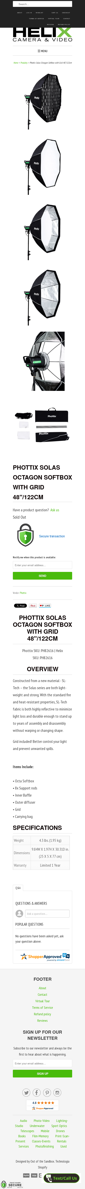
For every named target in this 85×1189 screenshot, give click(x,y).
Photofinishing (45, 1146)
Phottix (23, 593)
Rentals (61, 1141)
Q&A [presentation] (18, 888)
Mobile (45, 1131)
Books (22, 1136)
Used (63, 1146)
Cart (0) (55, 13)
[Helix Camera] (42, 35)
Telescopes (27, 1131)
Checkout (66, 13)
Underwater (37, 1125)
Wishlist (39, 13)
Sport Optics (59, 1125)
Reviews (50, 24)
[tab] (18, 888)
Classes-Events (41, 1141)
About (19, 13)
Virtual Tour (53, 19)
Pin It (33, 606)
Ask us (54, 509)
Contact (66, 19)
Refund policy (64, 24)
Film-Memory (40, 1136)
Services (24, 1146)
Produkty (23, 62)
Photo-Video (42, 1120)
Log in (29, 13)
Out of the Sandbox (42, 1161)
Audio (23, 1120)
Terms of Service (36, 19)
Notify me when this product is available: (34, 557)
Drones (60, 1131)
